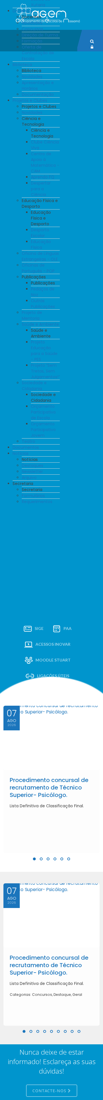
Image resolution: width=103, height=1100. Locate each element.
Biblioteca (22, 64)
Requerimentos (37, 502)
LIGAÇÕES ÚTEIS (53, 675)
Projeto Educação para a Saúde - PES (44, 350)
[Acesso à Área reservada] (92, 47)
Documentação (38, 94)
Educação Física (41, 244)
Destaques (32, 465)
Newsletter (32, 471)
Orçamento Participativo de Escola (43, 412)
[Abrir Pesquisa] (92, 41)
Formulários (33, 495)
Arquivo (29, 477)
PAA (68, 628)
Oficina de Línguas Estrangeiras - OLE (40, 256)
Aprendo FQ (42, 177)
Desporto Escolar (40, 232)
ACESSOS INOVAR (52, 644)
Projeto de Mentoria (32, 315)
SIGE (39, 628)
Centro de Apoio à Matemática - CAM (45, 162)
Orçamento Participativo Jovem (43, 429)
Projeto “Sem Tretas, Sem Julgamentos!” (45, 371)
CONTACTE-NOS (50, 1090)
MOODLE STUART (53, 659)
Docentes (22, 11)
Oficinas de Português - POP (38, 268)
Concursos (32, 29)
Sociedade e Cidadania (34, 385)
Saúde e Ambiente (40, 324)
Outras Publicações (43, 303)
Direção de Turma (40, 35)
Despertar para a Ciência (41, 188)
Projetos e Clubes (30, 100)
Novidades (32, 23)
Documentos (26, 447)
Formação (32, 41)
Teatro (28, 441)
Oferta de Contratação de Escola (38, 52)
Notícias (21, 453)
